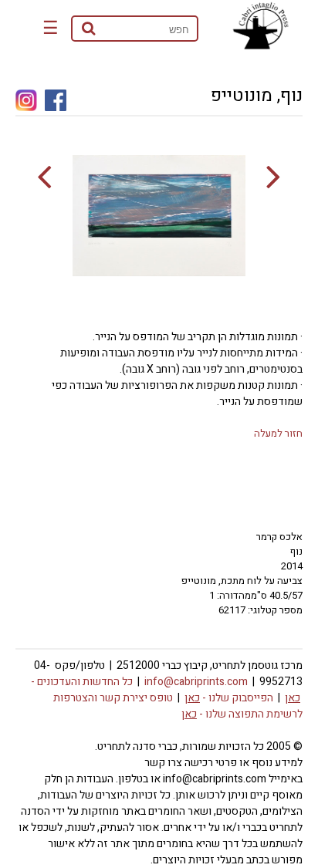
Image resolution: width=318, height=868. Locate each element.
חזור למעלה (278, 433)
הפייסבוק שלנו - (228, 698)
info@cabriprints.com (196, 682)
